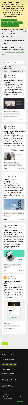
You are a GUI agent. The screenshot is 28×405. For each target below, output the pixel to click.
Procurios (4, 403)
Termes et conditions (7, 398)
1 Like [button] (5, 332)
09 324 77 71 (5, 380)
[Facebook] (3, 364)
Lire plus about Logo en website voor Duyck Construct (14, 88)
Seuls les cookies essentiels (10, 26)
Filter (23, 67)
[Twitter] (7, 364)
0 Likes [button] (5, 119)
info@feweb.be (12, 380)
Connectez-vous (10, 52)
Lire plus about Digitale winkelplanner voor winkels (14, 289)
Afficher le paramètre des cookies (11, 23)
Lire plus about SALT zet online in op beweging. (14, 188)
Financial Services (8, 328)
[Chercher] (5, 62)
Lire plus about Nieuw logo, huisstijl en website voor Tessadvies (14, 139)
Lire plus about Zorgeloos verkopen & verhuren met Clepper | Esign (14, 239)
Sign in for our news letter (9, 359)
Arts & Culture (7, 213)
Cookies (20, 396)
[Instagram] (15, 364)
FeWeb (12, 49)
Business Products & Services (11, 111)
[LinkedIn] (11, 364)
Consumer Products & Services (11, 114)
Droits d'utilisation (12, 396)
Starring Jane (20, 401)
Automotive (7, 323)
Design (5, 267)
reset (4, 344)
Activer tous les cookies (9, 20)
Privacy (4, 396)
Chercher (21, 62)
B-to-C (18, 165)
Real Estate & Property (16, 71)
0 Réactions (22, 119)
